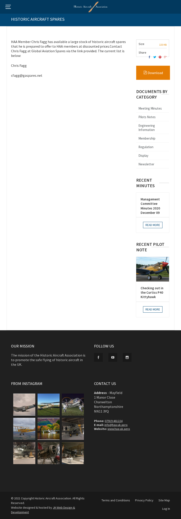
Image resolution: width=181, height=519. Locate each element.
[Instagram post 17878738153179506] (24, 453)
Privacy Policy (144, 500)
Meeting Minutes (150, 108)
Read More (152, 225)
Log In (166, 509)
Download (155, 73)
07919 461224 (114, 421)
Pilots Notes (147, 117)
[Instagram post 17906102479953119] (24, 405)
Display (143, 155)
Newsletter (146, 164)
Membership (146, 138)
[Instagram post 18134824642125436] (24, 429)
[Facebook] (149, 57)
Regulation (145, 147)
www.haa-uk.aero (118, 429)
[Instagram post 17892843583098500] (73, 429)
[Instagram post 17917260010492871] (49, 429)
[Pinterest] (160, 57)
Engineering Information (146, 127)
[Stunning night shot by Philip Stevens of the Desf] (73, 405)
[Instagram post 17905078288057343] (73, 453)
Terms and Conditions (116, 500)
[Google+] (165, 57)
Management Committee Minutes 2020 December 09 (150, 206)
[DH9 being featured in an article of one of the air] (49, 405)
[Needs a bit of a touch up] (49, 453)
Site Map (164, 500)
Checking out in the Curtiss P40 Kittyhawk (152, 292)
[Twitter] (154, 57)
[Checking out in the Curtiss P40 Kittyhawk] (152, 269)
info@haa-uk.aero (116, 425)
